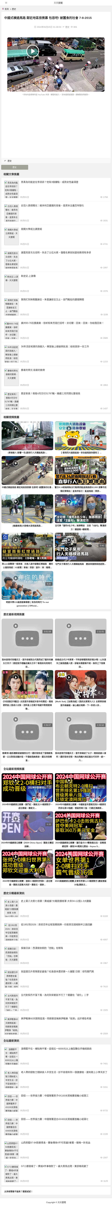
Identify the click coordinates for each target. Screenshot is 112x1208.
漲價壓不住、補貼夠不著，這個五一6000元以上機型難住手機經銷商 (56, 1048)
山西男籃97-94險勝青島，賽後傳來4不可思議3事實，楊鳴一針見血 (55, 1142)
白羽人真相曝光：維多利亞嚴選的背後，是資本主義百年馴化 (52, 205)
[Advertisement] (56, 118)
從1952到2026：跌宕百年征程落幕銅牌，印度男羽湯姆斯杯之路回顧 (56, 924)
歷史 (14, 9)
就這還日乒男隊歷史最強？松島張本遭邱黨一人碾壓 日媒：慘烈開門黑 (57, 971)
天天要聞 (58, 3)
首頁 (7, 9)
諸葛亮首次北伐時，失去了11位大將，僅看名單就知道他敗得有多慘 (56, 252)
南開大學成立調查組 (31, 229)
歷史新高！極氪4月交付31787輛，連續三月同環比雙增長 (50, 393)
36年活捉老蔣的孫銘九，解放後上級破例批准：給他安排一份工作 (55, 346)
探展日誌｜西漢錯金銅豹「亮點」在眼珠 (42, 948)
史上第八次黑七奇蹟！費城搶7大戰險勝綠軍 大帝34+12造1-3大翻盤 (56, 901)
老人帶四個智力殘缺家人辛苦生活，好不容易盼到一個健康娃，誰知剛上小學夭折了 (64, 1072)
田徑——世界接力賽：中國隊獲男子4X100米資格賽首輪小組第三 (55, 1095)
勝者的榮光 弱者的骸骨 (33, 370)
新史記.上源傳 (28, 276)
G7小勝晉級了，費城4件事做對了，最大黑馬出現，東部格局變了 (54, 1166)
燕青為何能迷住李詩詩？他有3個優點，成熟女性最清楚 (49, 182)
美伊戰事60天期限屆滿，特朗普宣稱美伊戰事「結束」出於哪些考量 (56, 1018)
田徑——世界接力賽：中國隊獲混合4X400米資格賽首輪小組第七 (55, 1119)
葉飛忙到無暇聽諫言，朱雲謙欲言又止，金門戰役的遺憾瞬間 (52, 299)
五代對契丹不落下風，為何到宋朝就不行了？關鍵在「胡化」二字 (55, 995)
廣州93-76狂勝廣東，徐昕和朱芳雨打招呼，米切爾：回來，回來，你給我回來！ (62, 323)
